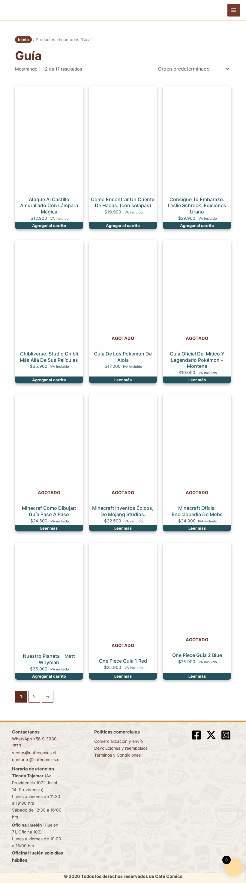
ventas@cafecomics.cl (34, 752)
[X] (211, 735)
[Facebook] (196, 735)
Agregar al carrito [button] (49, 225)
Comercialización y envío (118, 741)
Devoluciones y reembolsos (121, 748)
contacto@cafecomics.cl (36, 759)
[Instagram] (225, 735)
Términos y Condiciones (117, 755)
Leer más (123, 379)
